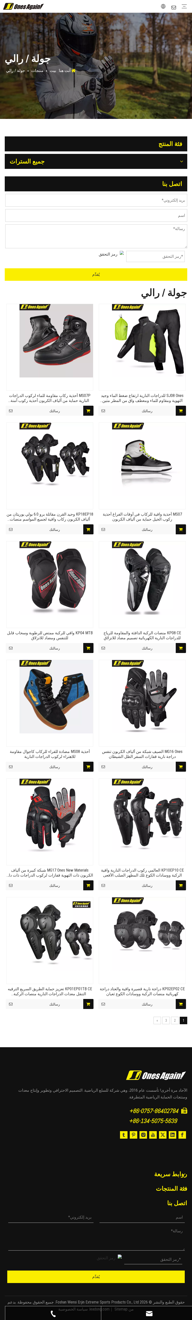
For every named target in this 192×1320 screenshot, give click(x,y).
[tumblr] (124, 1135)
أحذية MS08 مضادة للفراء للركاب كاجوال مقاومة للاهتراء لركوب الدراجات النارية (50, 754)
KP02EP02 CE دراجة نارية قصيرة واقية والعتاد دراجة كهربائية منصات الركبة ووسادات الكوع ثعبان (142, 991)
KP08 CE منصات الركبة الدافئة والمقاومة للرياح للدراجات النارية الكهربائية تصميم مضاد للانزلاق (142, 635)
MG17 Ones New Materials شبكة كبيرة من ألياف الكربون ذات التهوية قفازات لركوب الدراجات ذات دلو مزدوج (50, 873)
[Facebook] (182, 1135)
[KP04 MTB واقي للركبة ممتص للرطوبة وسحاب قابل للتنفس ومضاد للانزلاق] (56, 577)
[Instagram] (143, 1135)
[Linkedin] (172, 1135)
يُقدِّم (96, 274)
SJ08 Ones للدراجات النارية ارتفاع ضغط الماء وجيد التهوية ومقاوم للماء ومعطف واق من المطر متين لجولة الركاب (142, 398)
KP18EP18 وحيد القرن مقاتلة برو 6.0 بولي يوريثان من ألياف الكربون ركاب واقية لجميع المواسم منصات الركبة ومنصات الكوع (49, 517)
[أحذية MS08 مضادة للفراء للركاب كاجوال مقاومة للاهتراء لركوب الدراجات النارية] (56, 696)
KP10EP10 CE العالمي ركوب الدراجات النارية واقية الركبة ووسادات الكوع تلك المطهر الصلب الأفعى (142, 873)
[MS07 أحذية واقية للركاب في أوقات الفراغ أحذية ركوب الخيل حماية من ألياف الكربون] (149, 459)
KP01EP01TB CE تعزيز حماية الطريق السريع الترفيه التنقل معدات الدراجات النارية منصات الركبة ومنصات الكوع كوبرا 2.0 (50, 991)
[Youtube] (153, 1135)
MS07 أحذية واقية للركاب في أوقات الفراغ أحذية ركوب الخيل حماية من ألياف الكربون (142, 517)
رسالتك (54, 411)
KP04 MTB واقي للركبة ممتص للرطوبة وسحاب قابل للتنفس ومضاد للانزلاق (50, 635)
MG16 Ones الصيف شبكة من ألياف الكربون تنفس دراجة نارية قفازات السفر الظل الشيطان (142, 754)
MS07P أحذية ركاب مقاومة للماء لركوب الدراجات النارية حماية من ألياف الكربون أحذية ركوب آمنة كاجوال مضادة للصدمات (49, 398)
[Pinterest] (133, 1135)
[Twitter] (162, 1135)
